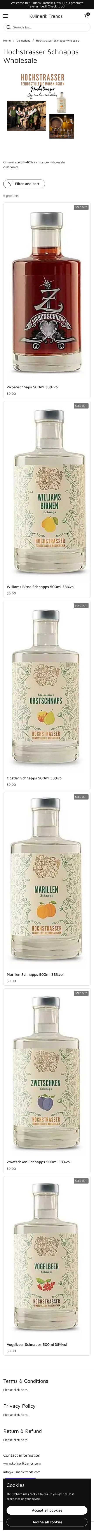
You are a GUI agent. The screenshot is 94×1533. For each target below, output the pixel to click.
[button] (86, 16)
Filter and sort (27, 184)
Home (7, 40)
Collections (23, 40)
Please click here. (15, 1390)
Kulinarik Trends (46, 16)
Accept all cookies (47, 1510)
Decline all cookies (47, 1522)
